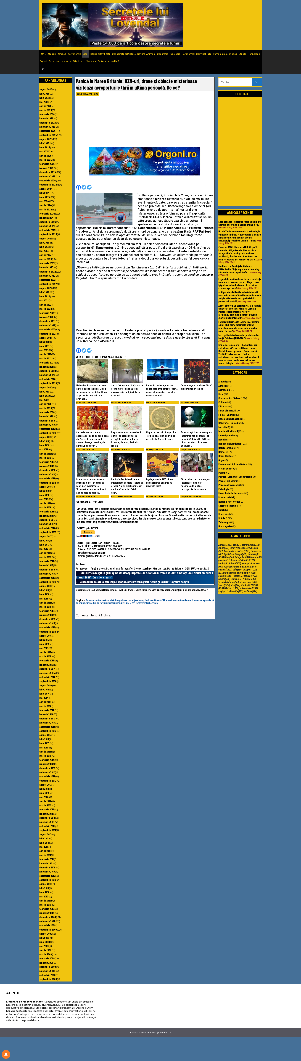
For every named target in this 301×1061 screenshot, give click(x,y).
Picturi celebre (226, 468)
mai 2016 (43, 598)
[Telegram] (89, 187)
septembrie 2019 (47, 432)
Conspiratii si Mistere (124, 53)
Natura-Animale (146, 53)
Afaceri (52, 53)
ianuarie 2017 (46, 565)
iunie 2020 (44, 395)
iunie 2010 (44, 892)
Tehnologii (254, 53)
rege (252, 575)
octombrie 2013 (47, 726)
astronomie (251, 544)
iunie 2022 (44, 296)
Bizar (85, 53)
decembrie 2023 (47, 221)
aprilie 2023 (45, 254)
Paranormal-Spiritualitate (196, 53)
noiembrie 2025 (47, 126)
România (238, 579)
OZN (187, 568)
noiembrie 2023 (47, 225)
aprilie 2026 (45, 105)
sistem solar (248, 582)
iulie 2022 (44, 292)
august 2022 (45, 287)
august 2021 (45, 337)
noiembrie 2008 (47, 970)
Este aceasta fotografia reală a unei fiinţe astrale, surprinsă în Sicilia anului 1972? (239, 223)
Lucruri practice (226, 435)
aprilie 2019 (45, 453)
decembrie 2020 (47, 370)
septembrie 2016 (47, 581)
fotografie (127, 568)
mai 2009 (44, 945)
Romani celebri (226, 497)
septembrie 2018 (47, 482)
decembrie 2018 (47, 470)
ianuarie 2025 (46, 168)
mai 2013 (43, 747)
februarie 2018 (46, 511)
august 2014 (45, 685)
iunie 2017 (44, 544)
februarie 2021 (46, 362)
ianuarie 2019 (46, 465)
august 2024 (45, 188)
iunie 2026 (44, 97)
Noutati (222, 451)
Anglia (94, 568)
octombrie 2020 (47, 379)
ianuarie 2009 (46, 962)
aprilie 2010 (45, 900)
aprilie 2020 (45, 403)
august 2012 (45, 784)
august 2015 (45, 635)
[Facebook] (78, 187)
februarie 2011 (46, 859)
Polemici (222, 472)
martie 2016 (45, 606)
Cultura (102, 61)
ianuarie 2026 (46, 118)
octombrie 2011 (47, 826)
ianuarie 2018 (46, 515)
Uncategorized (226, 526)
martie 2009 (45, 954)
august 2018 (45, 486)
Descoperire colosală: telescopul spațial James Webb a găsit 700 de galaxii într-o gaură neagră (134, 582)
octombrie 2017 (47, 528)
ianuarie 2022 (46, 316)
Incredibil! (113, 61)
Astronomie (74, 53)
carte (246, 547)
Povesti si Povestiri (228, 480)
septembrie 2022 (48, 283)
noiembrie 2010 (47, 871)
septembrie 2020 (48, 383)
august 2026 (45, 89)
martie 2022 (45, 308)
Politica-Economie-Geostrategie (235, 476)
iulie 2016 (44, 590)
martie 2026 (45, 109)
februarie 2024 (47, 213)
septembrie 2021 (47, 333)
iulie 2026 (44, 93)
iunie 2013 (44, 743)
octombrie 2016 (47, 577)
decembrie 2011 (47, 817)
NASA (230, 566)
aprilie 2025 (45, 155)
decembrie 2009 (47, 917)
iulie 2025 (44, 143)
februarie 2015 (46, 660)
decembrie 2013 (47, 718)
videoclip (201, 568)
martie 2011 (45, 855)
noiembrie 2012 (47, 772)
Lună (236, 563)
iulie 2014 (44, 689)
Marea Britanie (175, 568)
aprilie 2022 (45, 304)
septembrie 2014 (48, 681)
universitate (249, 588)
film (229, 557)
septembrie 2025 (48, 134)
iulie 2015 (44, 639)
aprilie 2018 (45, 503)
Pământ (240, 575)
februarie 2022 (47, 312)
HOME (43, 53)
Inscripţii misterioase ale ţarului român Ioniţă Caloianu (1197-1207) (238, 337)
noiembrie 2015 (47, 623)
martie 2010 (45, 904)
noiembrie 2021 (47, 325)
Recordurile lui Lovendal (230, 493)
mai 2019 (43, 449)
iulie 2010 (44, 888)
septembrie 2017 (47, 532)
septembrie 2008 (48, 979)
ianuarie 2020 (46, 416)
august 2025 (45, 139)
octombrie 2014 (47, 677)
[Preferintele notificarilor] (6, 1054)
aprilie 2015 (45, 652)
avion (102, 568)
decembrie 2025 (47, 122)
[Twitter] (84, 187)
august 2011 (45, 834)
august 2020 (45, 387)
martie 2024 (45, 209)
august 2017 (45, 536)
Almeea (62, 53)
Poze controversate (60, 61)
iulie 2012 (44, 788)
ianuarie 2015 (46, 664)
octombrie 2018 (47, 478)
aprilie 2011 (44, 850)
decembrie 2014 (47, 668)
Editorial (222, 406)
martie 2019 (45, 457)
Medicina (91, 61)
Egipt (229, 554)
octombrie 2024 (47, 180)
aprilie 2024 (45, 205)
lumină (224, 563)
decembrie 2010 (47, 867)
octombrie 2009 (47, 925)
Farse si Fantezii (227, 410)
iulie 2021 (44, 341)
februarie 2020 (47, 412)
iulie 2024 (44, 192)
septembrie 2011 (47, 830)
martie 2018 (45, 507)
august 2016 (45, 585)
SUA (193, 568)
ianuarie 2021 (46, 366)
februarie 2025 (47, 163)
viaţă (223, 591)
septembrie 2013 (47, 730)
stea (235, 585)
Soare (224, 585)
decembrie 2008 (47, 966)
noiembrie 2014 (47, 672)
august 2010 (45, 883)
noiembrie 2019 (47, 424)
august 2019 (45, 436)
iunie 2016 (44, 594)
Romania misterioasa (225, 53)
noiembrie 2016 (47, 573)
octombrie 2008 (47, 974)
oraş (247, 569)
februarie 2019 (46, 461)
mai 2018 (43, 499)
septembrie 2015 (47, 631)
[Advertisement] (145, 122)
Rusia (250, 579)
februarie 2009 (47, 958)
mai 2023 (44, 250)
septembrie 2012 (47, 780)
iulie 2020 (44, 391)
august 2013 (45, 734)
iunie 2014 (44, 693)
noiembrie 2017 (47, 523)
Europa (241, 554)
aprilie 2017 (45, 552)
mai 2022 (44, 300)
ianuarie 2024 (46, 217)
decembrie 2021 (47, 321)
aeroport (84, 568)
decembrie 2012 (47, 768)
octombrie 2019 (47, 428)
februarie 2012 (46, 809)
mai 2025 (44, 151)
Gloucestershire (143, 568)
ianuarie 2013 (46, 763)
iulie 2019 (44, 441)
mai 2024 (44, 201)
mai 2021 (43, 350)
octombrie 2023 (47, 230)
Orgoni (43, 61)
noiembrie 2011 (46, 821)
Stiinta (242, 53)
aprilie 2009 (45, 950)
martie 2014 (45, 706)
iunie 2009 (44, 941)
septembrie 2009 (48, 929)
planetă (225, 575)
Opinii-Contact (226, 455)
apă (237, 544)
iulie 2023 (44, 242)
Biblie (223, 547)
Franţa (256, 557)
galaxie (224, 560)
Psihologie (223, 489)
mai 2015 (43, 648)
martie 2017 (45, 557)
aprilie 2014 (45, 701)
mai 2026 (44, 101)
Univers (232, 588)
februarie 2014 (46, 710)
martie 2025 (45, 159)
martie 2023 (45, 258)
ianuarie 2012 (46, 813)
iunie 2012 (44, 792)
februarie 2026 (47, 114)
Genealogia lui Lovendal (230, 418)
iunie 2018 (44, 494)
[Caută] (256, 82)
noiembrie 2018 (47, 474)
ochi (237, 569)
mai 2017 (43, 548)
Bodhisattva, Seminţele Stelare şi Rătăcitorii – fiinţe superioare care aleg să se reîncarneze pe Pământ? (238, 269)
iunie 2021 (44, 345)
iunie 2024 (44, 197)
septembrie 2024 (48, 184)
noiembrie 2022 (47, 275)
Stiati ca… (78, 61)
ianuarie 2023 (46, 267)
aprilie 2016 (45, 602)
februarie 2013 (46, 759)
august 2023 (45, 238)
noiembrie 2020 (47, 374)
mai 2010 (43, 896)
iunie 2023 (44, 246)
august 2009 (45, 933)
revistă (224, 579)
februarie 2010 (46, 908)
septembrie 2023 (48, 234)
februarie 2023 (47, 263)
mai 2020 (44, 399)
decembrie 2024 (47, 172)
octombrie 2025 (47, 130)
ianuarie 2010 (46, 912)
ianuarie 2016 (46, 614)
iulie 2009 (44, 937)
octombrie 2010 (47, 875)
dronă (116, 568)
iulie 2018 (44, 490)
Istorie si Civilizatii (100, 53)
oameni (225, 569)
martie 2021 (45, 358)
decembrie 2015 (47, 619)
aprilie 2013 (45, 751)
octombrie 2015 (47, 627)
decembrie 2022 (47, 271)
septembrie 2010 (47, 879)
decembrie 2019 (47, 420)
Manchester (159, 568)
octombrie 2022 (47, 279)
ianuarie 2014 (46, 714)
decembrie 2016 (47, 569)
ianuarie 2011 (45, 863)
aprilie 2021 (45, 354)
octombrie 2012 (47, 776)
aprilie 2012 (45, 801)
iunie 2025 (44, 147)
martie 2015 (45, 656)
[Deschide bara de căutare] (43, 69)
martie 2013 (45, 755)
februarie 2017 (46, 561)
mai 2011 (43, 846)
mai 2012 (43, 796)
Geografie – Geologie (168, 53)
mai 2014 (43, 697)
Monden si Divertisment (230, 443)
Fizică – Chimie (226, 414)
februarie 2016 (46, 610)
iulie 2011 (43, 838)
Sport (221, 509)
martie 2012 (45, 805)
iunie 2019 (44, 445)
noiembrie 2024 (47, 176)
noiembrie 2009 (47, 921)
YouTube (250, 591)
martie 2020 (45, 408)
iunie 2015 (44, 643)
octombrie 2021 (47, 329)
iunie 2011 (44, 842)
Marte (247, 563)
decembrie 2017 (47, 519)
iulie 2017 (44, 540)
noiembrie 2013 (47, 722)
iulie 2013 (44, 739)
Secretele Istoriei (227, 505)
